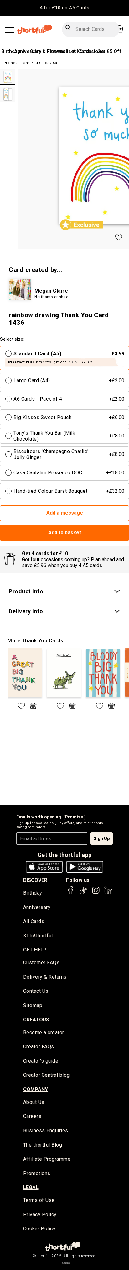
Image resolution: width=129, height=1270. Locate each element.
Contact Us (36, 991)
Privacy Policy (40, 1215)
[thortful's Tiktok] (83, 893)
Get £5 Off (109, 51)
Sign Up (102, 838)
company (35, 1089)
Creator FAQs (38, 1047)
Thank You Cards (34, 63)
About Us (33, 1102)
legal (31, 1187)
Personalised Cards (69, 51)
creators (36, 1020)
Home (9, 63)
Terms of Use (39, 1200)
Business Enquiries (45, 1131)
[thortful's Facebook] (70, 893)
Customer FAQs (41, 963)
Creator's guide (41, 1061)
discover (35, 880)
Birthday (10, 51)
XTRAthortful (38, 936)
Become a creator (43, 1032)
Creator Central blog (46, 1075)
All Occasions (88, 51)
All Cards (33, 921)
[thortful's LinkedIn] (108, 893)
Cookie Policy (39, 1229)
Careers (32, 1116)
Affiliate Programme (47, 1159)
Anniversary (27, 51)
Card (57, 63)
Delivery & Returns (45, 977)
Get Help (35, 950)
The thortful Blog (42, 1145)
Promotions (36, 1173)
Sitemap (33, 1005)
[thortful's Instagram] (96, 893)
